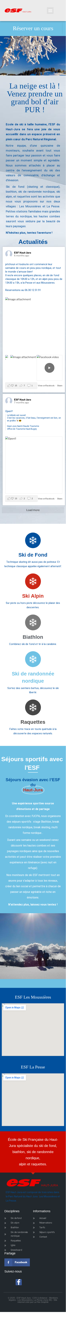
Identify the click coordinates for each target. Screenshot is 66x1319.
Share (59, 385)
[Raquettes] (33, 707)
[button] (50, 10)
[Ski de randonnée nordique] (33, 659)
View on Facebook (46, 385)
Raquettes (33, 722)
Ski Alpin (33, 596)
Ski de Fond (32, 555)
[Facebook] (19, 1282)
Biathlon (33, 637)
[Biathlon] (33, 622)
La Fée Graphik (41, 1302)
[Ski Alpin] (33, 581)
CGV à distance (39, 1298)
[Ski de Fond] (33, 540)
